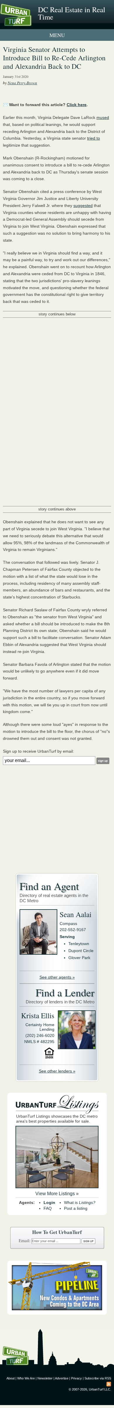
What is (79, 1202)
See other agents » (57, 977)
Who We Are (26, 1378)
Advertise (61, 1378)
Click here (77, 104)
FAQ (48, 1208)
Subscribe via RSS (97, 1378)
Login (49, 1202)
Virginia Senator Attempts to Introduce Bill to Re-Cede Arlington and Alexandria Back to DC (54, 58)
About (10, 1378)
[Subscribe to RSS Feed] (108, 1384)
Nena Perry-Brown (22, 82)
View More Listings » (57, 1193)
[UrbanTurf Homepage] (30, 22)
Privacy (76, 1378)
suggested (83, 205)
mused (102, 117)
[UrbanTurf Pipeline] (57, 1313)
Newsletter (45, 1378)
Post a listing (75, 1208)
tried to (93, 138)
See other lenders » (57, 1071)
